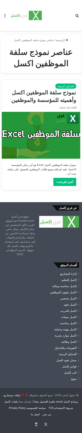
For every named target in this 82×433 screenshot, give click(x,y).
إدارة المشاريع (68, 273)
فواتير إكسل (69, 366)
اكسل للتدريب (68, 310)
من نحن (47, 414)
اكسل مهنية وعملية (65, 329)
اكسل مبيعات (69, 317)
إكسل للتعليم (69, 279)
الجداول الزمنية (66, 86)
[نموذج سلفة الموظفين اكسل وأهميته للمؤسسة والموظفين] (41, 135)
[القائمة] (5, 17)
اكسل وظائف (69, 341)
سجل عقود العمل (66, 360)
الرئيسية (61, 40)
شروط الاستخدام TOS (61, 407)
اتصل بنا (35, 414)
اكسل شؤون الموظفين (63, 292)
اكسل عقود (70, 304)
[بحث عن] (77, 17)
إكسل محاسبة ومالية (64, 286)
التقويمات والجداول (66, 347)
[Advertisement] (57, 14)
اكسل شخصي (68, 298)
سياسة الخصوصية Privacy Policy (27, 407)
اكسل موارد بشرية (66, 335)
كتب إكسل (70, 372)
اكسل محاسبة (68, 323)
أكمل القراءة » (64, 182)
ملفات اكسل (11, 401)
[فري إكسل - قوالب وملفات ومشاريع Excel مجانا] (26, 15)
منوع (74, 378)
